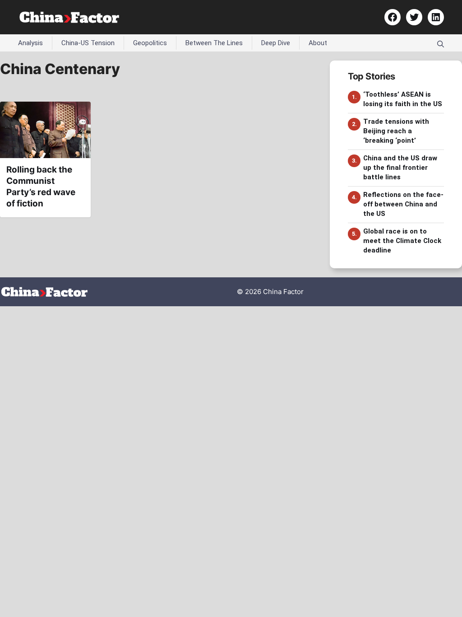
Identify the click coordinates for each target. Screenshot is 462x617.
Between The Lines (214, 43)
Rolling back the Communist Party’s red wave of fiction (40, 186)
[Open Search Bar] (440, 42)
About (318, 43)
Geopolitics (150, 43)
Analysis (30, 43)
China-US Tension (88, 43)
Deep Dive (275, 43)
